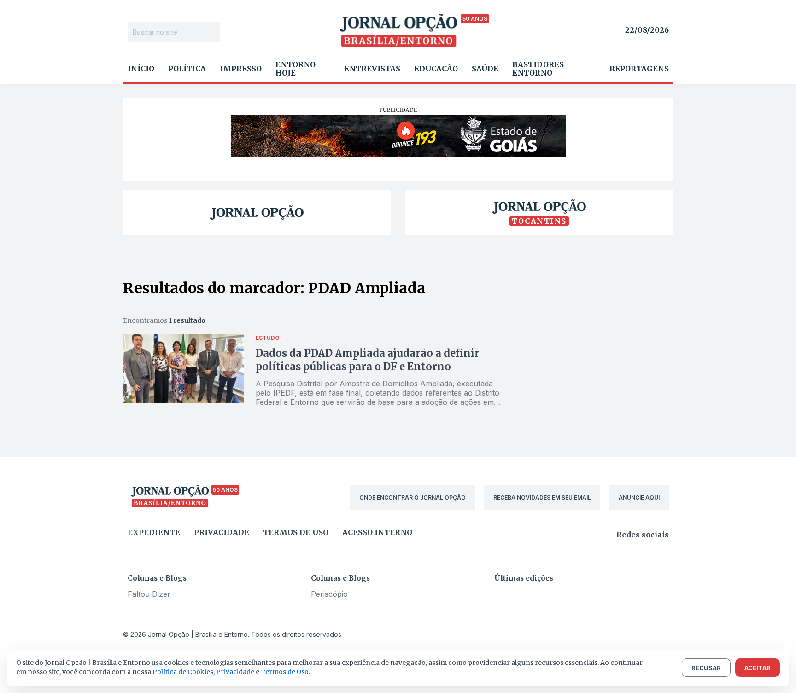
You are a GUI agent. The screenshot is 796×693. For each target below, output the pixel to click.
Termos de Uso (285, 672)
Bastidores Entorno (538, 68)
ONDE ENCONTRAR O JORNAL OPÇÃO (412, 497)
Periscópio (329, 594)
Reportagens (639, 68)
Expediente (154, 532)
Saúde (485, 68)
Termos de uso (295, 532)
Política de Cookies (182, 672)
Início (141, 68)
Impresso (241, 68)
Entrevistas (372, 68)
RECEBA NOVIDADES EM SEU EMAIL (542, 497)
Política (187, 68)
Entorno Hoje (295, 68)
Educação (436, 68)
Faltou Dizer (149, 594)
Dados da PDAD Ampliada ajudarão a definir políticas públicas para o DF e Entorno (368, 360)
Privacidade (221, 532)
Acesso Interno (377, 532)
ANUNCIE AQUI (639, 497)
